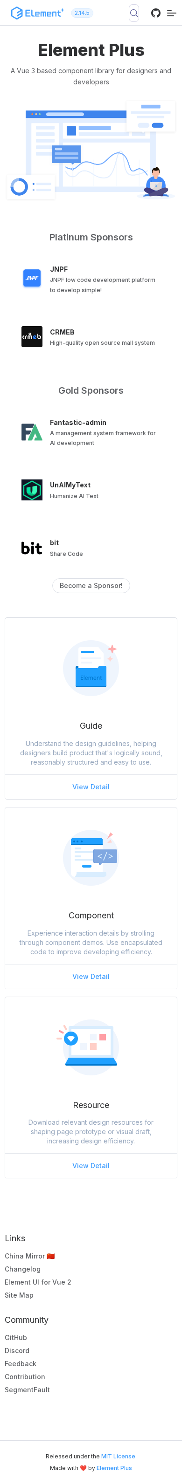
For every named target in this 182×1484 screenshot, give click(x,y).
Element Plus (114, 1467)
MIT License (118, 1456)
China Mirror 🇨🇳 (30, 1256)
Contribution (25, 1377)
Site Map (19, 1295)
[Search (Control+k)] (134, 13)
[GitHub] (155, 16)
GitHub (16, 1337)
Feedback (20, 1364)
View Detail (91, 787)
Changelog (23, 1269)
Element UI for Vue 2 (38, 1282)
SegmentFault (27, 1390)
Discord (17, 1350)
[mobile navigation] (171, 13)
